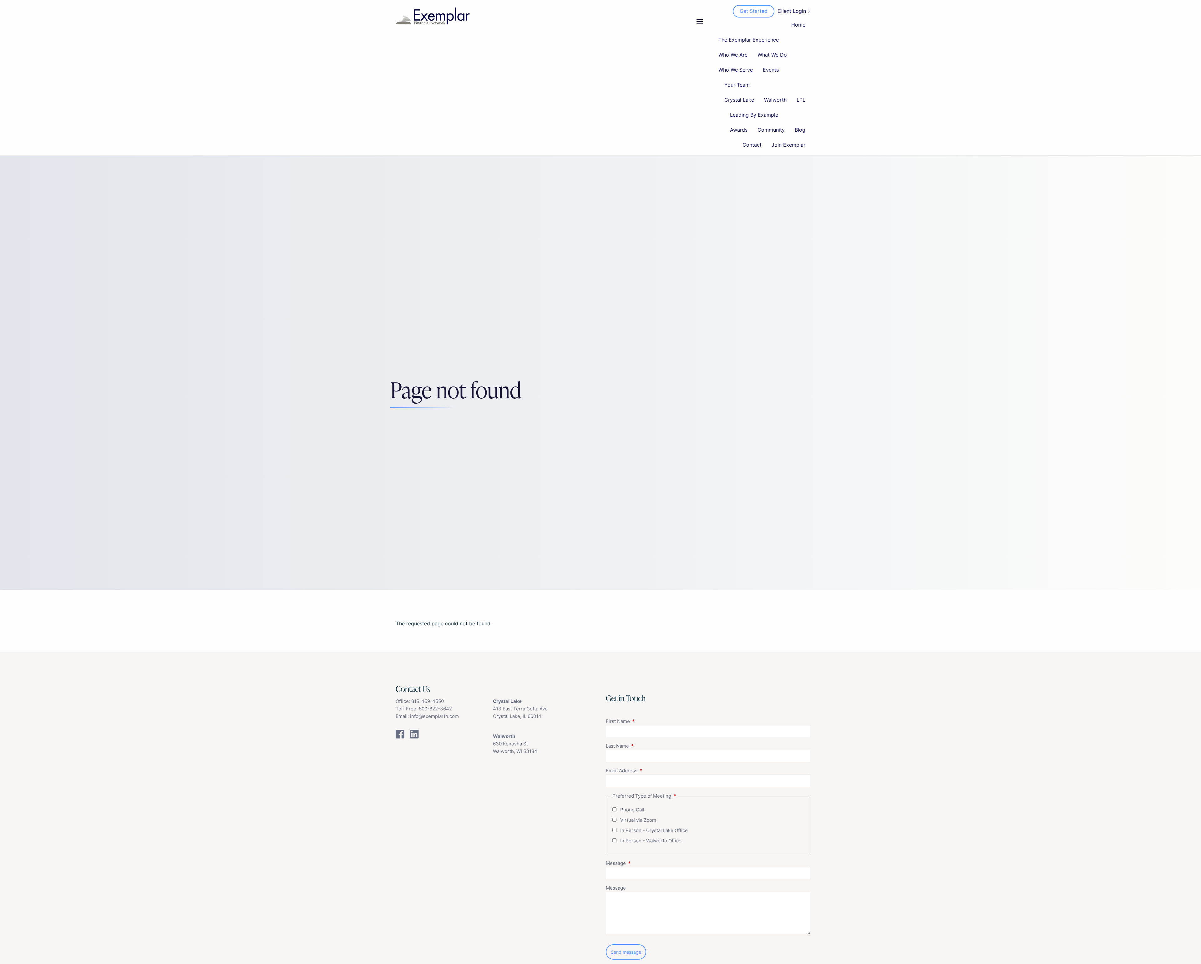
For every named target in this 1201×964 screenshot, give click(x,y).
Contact (752, 145)
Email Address (646, 771)
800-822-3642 (435, 709)
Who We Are (732, 55)
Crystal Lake (739, 100)
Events (771, 70)
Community (771, 130)
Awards (738, 130)
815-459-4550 (427, 701)
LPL (801, 100)
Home (798, 25)
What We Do (772, 55)
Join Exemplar (788, 145)
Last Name (641, 746)
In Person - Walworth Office (651, 841)
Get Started (754, 11)
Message (640, 863)
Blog (800, 130)
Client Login (792, 11)
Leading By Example (754, 115)
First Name (642, 721)
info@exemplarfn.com (434, 716)
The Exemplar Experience (748, 40)
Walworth (775, 100)
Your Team (737, 85)
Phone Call (632, 810)
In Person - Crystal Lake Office (654, 830)
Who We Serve (735, 70)
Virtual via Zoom (638, 820)
